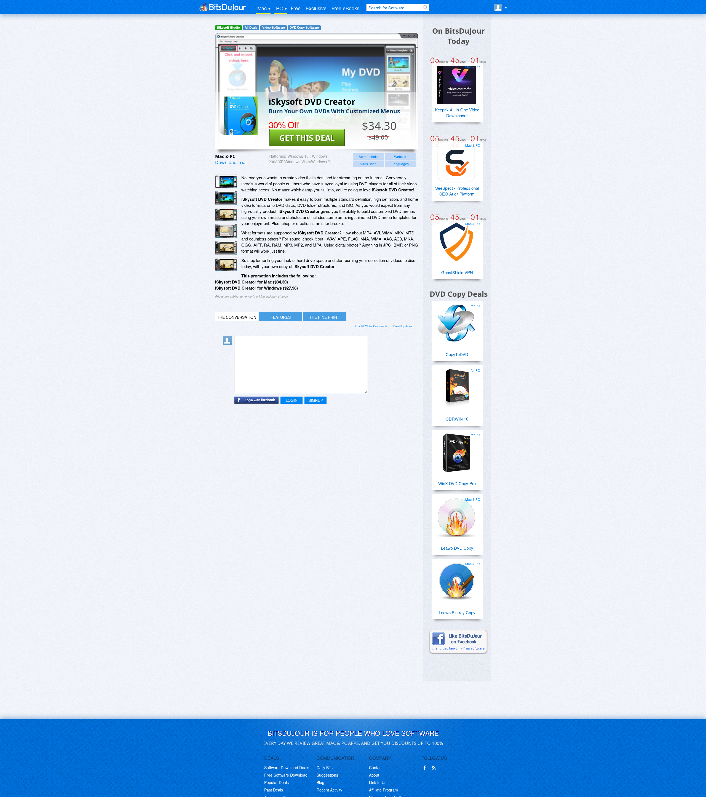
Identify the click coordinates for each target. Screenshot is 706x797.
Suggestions (327, 775)
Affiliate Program (383, 790)
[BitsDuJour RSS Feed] (434, 767)
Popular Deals (276, 782)
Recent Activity (329, 790)
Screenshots (368, 156)
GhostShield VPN (457, 272)
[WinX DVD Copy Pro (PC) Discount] (456, 451)
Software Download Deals (286, 767)
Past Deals (273, 790)
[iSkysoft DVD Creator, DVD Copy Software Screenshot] (226, 214)
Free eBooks (345, 8)
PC (279, 8)
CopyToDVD (457, 354)
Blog (320, 782)
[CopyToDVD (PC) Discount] (456, 321)
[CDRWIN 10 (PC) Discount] (456, 386)
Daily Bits (325, 767)
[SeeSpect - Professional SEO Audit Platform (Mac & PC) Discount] (456, 161)
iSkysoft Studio (228, 27)
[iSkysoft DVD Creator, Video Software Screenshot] (226, 231)
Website (400, 156)
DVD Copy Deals (459, 294)
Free (296, 8)
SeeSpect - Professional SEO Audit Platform (457, 191)
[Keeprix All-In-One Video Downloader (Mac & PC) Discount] (456, 83)
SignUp (315, 400)
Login (292, 400)
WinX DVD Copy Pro (457, 483)
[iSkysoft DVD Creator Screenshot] (226, 181)
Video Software (273, 27)
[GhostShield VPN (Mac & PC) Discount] (456, 240)
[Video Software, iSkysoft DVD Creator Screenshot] (226, 264)
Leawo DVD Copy (457, 548)
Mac (262, 8)
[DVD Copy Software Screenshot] (226, 198)
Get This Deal (307, 138)
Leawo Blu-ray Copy (457, 612)
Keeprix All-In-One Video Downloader (457, 112)
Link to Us (377, 782)
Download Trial (231, 162)
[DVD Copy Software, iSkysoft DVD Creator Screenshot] (226, 248)
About (374, 775)
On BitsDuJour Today (458, 36)
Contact (376, 767)
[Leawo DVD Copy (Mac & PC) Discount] (456, 515)
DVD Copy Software (304, 27)
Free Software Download (285, 775)
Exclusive (316, 8)
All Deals (251, 27)
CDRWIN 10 (457, 419)
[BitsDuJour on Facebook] (425, 767)
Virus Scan (368, 163)
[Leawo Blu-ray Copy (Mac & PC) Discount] (456, 580)
